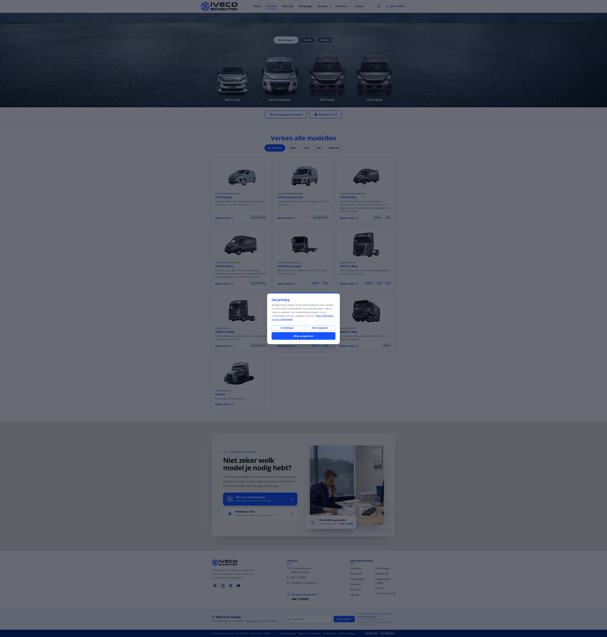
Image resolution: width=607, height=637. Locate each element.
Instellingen (287, 327)
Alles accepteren (303, 336)
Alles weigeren (320, 327)
